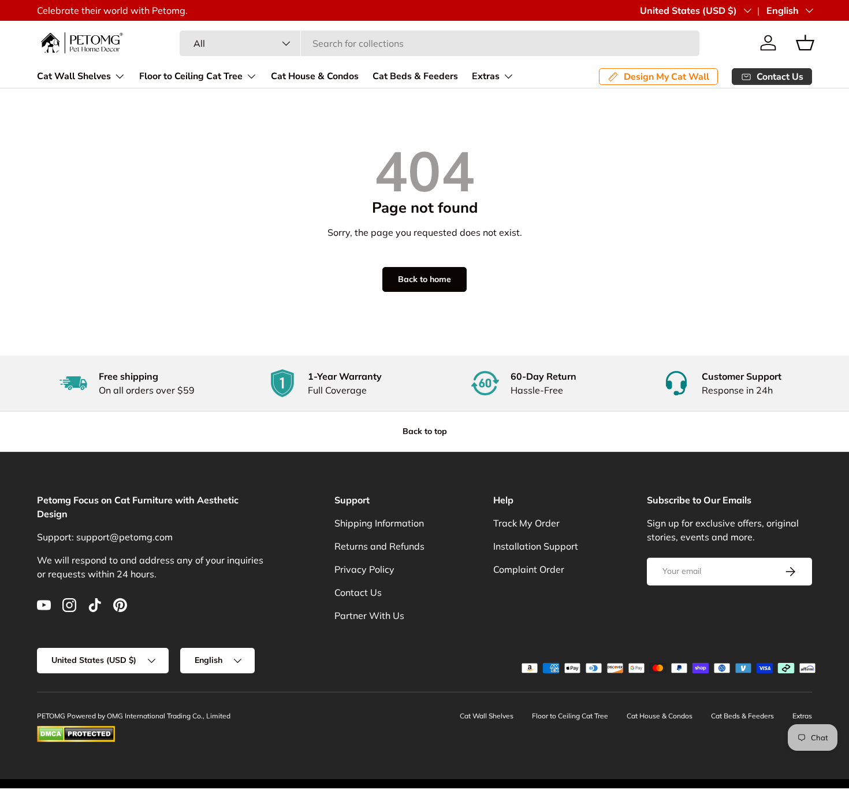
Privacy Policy (364, 569)
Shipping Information (379, 523)
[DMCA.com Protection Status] (76, 730)
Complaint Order (528, 569)
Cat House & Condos (315, 76)
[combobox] (439, 43)
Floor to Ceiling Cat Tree (191, 76)
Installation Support (535, 546)
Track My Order (526, 523)
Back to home (424, 279)
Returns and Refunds (379, 546)
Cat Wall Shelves (74, 76)
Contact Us (358, 592)
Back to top (425, 431)
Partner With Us (369, 615)
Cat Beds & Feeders (415, 76)
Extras (486, 76)
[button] (805, 42)
